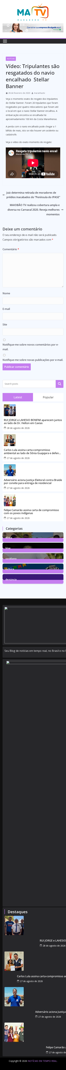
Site (5, 324)
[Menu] (5, 41)
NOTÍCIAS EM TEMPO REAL (42, 1060)
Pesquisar (59, 384)
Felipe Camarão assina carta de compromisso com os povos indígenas (31, 512)
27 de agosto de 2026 (18, 458)
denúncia (11, 579)
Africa (8, 537)
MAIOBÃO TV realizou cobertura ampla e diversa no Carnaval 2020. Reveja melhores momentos (34, 209)
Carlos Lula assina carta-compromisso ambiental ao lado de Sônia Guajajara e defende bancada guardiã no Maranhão (33, 451)
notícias (11, 59)
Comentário (11, 249)
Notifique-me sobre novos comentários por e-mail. (30, 347)
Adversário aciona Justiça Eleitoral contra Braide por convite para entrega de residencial (33, 482)
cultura (9, 568)
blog (7, 547)
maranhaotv (39, 93)
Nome (6, 293)
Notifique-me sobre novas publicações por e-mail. (33, 360)
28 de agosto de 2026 (18, 428)
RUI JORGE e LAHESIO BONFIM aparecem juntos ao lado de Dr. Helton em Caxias (33, 422)
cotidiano (11, 558)
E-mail (6, 309)
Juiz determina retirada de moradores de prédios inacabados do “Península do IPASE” (33, 195)
